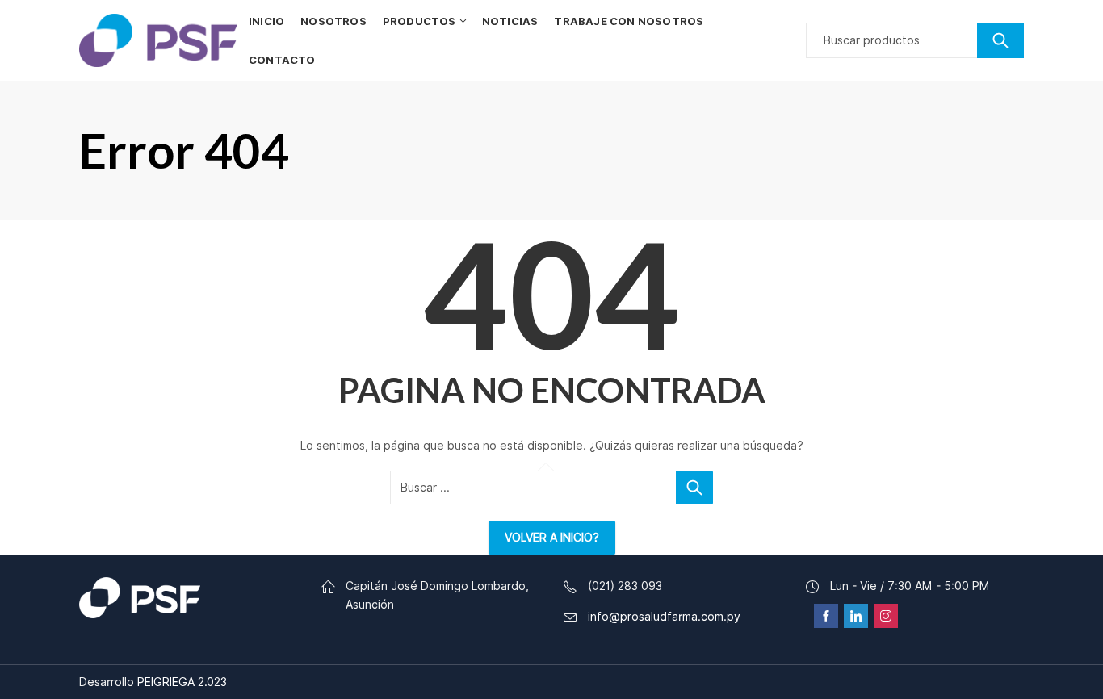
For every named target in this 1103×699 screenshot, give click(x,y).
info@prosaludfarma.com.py (664, 616)
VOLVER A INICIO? (552, 537)
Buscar (1000, 40)
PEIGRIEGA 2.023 (182, 682)
